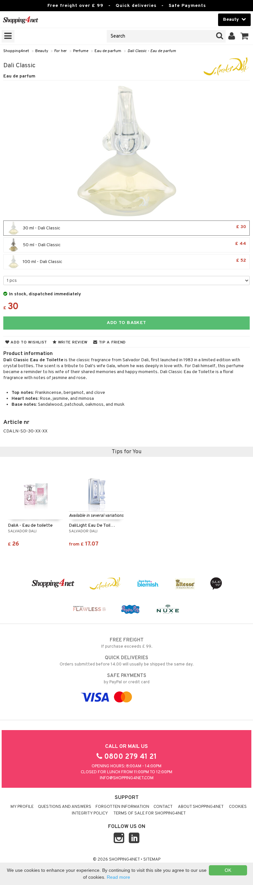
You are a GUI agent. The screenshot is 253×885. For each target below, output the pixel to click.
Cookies (238, 807)
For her (60, 51)
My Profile (22, 807)
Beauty (41, 51)
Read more (118, 877)
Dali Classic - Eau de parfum (151, 51)
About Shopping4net (201, 807)
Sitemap (151, 859)
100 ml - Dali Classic (134, 261)
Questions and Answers (64, 807)
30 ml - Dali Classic (134, 227)
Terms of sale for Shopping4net (149, 813)
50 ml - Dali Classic (134, 244)
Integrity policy (90, 813)
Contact (163, 807)
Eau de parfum (108, 51)
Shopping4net (16, 51)
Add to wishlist (28, 342)
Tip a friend (112, 342)
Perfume (80, 51)
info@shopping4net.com (127, 778)
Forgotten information (122, 807)
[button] (244, 36)
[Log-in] (232, 36)
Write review (72, 342)
